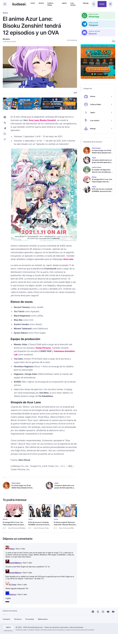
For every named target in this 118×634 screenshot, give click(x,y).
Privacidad (29, 619)
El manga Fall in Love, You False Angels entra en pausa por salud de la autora (14, 524)
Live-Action (73, 4)
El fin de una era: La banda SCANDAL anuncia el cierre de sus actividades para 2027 (39, 524)
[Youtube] (108, 612)
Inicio (33, 3)
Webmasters (43, 619)
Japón (64, 3)
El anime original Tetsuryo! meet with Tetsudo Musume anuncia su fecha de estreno (65, 524)
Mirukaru (6, 39)
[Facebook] (93, 612)
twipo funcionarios (76, 627)
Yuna (47, 528)
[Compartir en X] (5, 123)
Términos (18, 619)
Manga (85, 3)
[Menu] (5, 4)
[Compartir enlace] (5, 139)
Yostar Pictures (43, 348)
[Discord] (113, 612)
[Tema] (110, 4)
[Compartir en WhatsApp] (5, 134)
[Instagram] (103, 612)
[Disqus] (40, 573)
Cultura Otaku (50, 4)
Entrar (102, 4)
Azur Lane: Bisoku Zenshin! (42, 120)
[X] (98, 612)
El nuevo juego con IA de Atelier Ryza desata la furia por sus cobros (22, 487)
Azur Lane (68, 259)
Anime (41, 3)
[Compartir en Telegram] (5, 128)
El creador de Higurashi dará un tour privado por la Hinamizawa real (102, 172)
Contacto (6, 619)
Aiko (72, 528)
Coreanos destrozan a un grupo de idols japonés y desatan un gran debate (64, 487)
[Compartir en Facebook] (5, 117)
